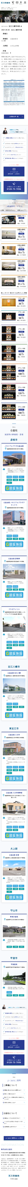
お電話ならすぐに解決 (14, 188)
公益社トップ (4, 7)
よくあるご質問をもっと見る (14, 1138)
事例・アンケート (11, 7)
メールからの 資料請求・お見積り (14, 173)
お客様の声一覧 (14, 116)
